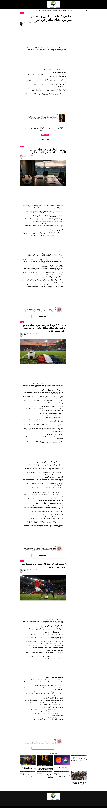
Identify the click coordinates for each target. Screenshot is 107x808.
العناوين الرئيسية (66, 10)
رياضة (40, 10)
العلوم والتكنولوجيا (48, 10)
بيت (71, 10)
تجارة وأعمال (55, 10)
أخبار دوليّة (60, 10)
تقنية (43, 10)
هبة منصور (25, 23)
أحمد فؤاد (25, 156)
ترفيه (36, 10)
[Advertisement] (45, 38)
